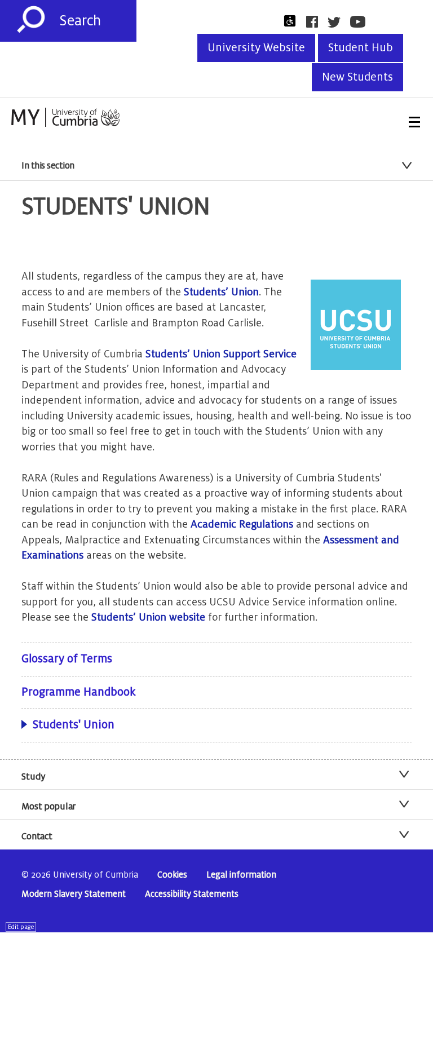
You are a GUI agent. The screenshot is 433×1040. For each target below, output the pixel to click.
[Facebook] (315, 22)
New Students (357, 77)
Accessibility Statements (191, 894)
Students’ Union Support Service (221, 354)
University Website (256, 48)
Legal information (241, 875)
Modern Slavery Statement (73, 894)
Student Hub (360, 48)
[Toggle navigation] (414, 122)
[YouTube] (361, 22)
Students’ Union (221, 292)
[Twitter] (337, 22)
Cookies (172, 875)
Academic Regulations (242, 524)
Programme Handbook (78, 692)
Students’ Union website (148, 617)
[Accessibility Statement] (293, 21)
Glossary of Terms (66, 659)
